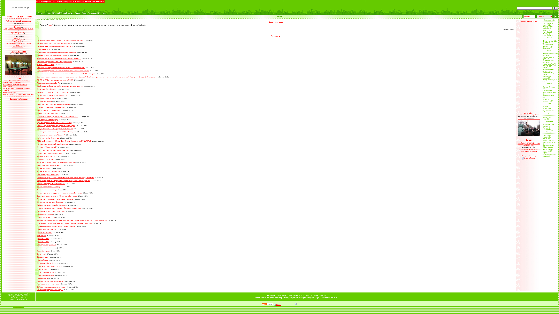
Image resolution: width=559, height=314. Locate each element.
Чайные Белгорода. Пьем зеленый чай (51, 184)
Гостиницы (314, 295)
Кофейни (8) (547, 28)
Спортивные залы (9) (549, 93)
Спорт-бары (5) (548, 35)
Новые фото (41, 236)
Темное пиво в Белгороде (46, 229)
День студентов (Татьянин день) (49, 110)
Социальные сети (9, 92)
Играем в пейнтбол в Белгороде (48, 187)
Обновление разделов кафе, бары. (50, 290)
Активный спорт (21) (548, 111)
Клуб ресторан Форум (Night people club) (18, 29)
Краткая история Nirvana (46, 98)
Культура (323, 295)
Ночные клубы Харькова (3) (548, 47)
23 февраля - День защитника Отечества (52, 95)
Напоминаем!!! (42, 278)
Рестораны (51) (548, 23)
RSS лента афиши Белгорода (48, 174)
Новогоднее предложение (46, 245)
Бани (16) (546, 119)
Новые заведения (43, 1)
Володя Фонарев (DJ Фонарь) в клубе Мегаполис (55, 129)
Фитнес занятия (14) (548, 96)
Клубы (284, 295)
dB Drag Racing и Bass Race (47, 156)
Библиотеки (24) (548, 140)
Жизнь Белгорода (43, 251)
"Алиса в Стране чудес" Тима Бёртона (51, 107)
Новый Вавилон (17, 47)
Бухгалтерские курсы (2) (548, 61)
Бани (307, 295)
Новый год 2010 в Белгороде (47, 120)
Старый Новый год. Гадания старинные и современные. (57, 116)
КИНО (9, 17)
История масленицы (44, 101)
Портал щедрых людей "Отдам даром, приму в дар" (56, 126)
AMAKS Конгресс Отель (45, 65)
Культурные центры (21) (547, 136)
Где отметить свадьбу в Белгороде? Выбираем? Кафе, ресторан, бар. (529, 143)
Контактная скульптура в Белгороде (50, 202)
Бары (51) (546, 30)
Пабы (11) (546, 34)
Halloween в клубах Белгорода (48, 138)
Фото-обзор (529, 113)
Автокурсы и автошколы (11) (548, 72)
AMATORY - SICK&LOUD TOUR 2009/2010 (52, 92)
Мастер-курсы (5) (549, 66)
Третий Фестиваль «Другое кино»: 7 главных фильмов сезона (16, 81)
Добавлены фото (43, 239)
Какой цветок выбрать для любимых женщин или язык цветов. (60, 86)
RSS (93, 1)
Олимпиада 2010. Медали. (46, 89)
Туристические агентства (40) (548, 146)
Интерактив (79, 1)
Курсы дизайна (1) (549, 64)
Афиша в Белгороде (529, 21)
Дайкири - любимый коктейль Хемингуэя (52, 205)
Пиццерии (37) (548, 27)
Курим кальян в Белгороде (46, 190)
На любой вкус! (42, 260)
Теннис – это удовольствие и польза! (50, 153)
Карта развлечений (59, 1)
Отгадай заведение (18, 51)
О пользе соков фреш (45, 159)
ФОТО (29, 17)
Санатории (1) (548, 130)
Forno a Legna (17, 34)
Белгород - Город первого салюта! (49, 165)
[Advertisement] (529, 67)
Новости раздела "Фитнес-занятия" (50, 266)
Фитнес (296, 295)
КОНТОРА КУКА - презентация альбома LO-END (55, 80)
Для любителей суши (44, 232)
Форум (88, 1)
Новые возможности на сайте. (48, 284)
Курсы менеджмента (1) (549, 68)
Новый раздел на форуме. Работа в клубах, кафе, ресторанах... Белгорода (64, 223)
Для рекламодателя (44, 248)
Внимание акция (43, 257)
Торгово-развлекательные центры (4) (549, 154)
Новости (62, 19)
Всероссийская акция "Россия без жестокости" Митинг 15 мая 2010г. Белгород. (66, 74)
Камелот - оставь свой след (47, 113)
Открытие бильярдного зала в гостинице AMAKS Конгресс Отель (61, 68)
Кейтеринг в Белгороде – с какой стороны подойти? (56, 162)
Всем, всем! (41, 254)
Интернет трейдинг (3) (550, 80)
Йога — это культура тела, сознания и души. (53, 150)
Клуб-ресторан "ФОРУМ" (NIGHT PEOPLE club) (54, 123)
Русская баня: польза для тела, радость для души (55, 199)
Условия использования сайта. (18, 294)
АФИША (20, 17)
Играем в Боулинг (43, 168)
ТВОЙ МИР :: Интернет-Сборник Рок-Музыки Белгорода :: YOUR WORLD (64, 141)
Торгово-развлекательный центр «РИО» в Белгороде (56, 132)
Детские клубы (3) (549, 44)
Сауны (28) (547, 117)
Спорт (302, 295)
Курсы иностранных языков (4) (547, 76)
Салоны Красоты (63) (549, 88)
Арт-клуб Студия (17, 32)
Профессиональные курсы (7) (550, 54)
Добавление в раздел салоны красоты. (51, 287)
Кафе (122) (547, 25)
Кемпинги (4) (547, 126)
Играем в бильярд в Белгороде (48, 171)
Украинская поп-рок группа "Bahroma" (51, 135)
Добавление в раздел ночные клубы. (50, 281)
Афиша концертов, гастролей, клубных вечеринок (311, 298)
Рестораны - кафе (274, 295)
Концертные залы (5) (549, 143)
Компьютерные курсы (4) (548, 58)
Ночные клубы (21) (550, 41)
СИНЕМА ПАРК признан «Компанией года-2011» (54, 46)
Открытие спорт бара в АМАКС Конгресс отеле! (54, 62)
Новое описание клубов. (46, 275)
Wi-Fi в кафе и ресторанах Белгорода (50, 211)
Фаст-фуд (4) (547, 32)
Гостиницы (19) (548, 124)
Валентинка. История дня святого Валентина (53, 104)
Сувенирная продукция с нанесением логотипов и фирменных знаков (63, 71)
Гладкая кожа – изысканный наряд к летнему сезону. (56, 226)
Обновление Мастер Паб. (46, 263)
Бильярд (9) (547, 108)
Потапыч (17, 27)
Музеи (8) (546, 139)
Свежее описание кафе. (46, 272)
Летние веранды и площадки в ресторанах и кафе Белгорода (59, 193)
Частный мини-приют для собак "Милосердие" (54, 43)
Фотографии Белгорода (283, 298)
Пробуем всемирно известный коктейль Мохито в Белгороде (59, 208)
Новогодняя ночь (276, 22)
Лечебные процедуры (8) (548, 100)
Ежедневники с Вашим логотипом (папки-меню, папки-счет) (59, 58)
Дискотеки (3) (548, 43)
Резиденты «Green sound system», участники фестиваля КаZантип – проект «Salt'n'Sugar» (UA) (72, 220)
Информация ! (42, 269)
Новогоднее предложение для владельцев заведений (56, 52)
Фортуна (17, 25)
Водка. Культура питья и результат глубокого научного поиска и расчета (63, 181)
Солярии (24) (547, 90)
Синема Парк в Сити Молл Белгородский (18, 94)
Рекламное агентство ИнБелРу (48, 83)
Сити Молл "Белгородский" (47, 147)
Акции (50, 25)
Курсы (290, 295)
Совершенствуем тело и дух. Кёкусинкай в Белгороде (57, 196)
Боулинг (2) (547, 106)
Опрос (528, 140)
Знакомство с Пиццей (45, 214)
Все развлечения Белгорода (47, 19)
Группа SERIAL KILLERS (46, 217)
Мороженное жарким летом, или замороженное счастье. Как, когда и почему (65, 178)
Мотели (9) (547, 128)
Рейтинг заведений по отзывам (18, 21)
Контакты (100, 1)
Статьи (71, 1)
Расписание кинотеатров (264, 298)
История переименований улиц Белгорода (52, 144)
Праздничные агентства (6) (548, 150)
